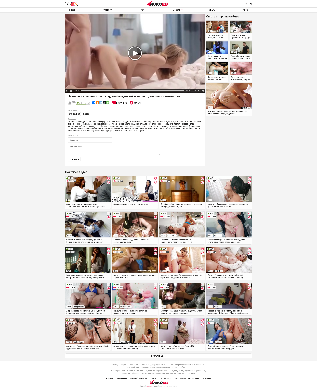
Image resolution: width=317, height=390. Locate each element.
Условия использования (116, 378)
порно (149, 386)
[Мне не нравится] (74, 103)
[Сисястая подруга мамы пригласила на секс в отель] (217, 47)
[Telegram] (100, 102)
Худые (86, 114)
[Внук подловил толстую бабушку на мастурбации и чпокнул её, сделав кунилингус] (241, 68)
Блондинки (74, 114)
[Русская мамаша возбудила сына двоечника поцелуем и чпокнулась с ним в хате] (217, 27)
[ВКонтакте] (93, 102)
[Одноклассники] (97, 102)
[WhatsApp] (107, 102)
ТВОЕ (245, 10)
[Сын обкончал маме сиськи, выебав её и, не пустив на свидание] (241, 47)
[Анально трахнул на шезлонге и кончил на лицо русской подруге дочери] (229, 96)
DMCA (153, 378)
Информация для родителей (187, 378)
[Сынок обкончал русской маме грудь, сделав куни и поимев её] (241, 27)
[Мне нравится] (69, 103)
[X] (104, 102)
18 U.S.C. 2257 (165, 378)
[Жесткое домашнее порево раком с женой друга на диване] (217, 68)
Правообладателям (138, 378)
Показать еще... (158, 356)
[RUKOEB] (157, 3)
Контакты (207, 378)
